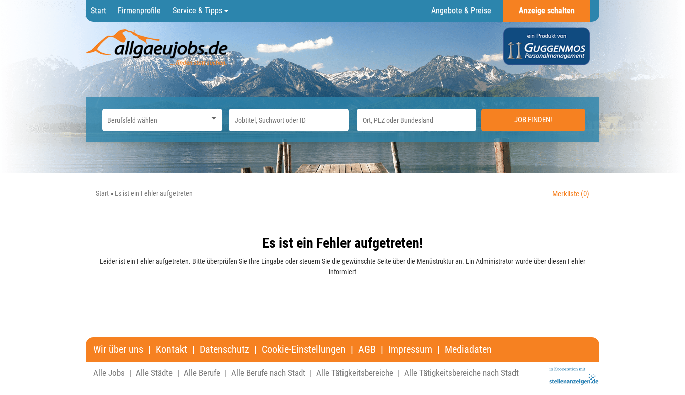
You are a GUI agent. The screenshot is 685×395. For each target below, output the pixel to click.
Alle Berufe (202, 373)
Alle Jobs (109, 373)
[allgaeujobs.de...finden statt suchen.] (158, 47)
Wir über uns (118, 349)
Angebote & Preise (461, 10)
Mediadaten (468, 349)
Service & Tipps (198, 10)
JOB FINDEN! (533, 119)
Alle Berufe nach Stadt (268, 373)
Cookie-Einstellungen (304, 349)
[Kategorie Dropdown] (212, 117)
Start (98, 10)
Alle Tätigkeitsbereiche (354, 373)
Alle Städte (154, 373)
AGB (367, 349)
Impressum (410, 349)
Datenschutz (224, 349)
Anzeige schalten (547, 10)
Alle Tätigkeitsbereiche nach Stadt (461, 373)
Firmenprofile (139, 10)
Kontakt (171, 349)
